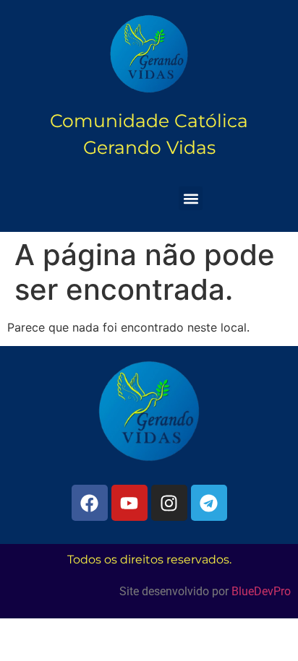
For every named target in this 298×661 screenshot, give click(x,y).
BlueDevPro (261, 591)
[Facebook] (90, 503)
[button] (191, 198)
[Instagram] (169, 503)
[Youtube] (129, 503)
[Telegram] (209, 503)
